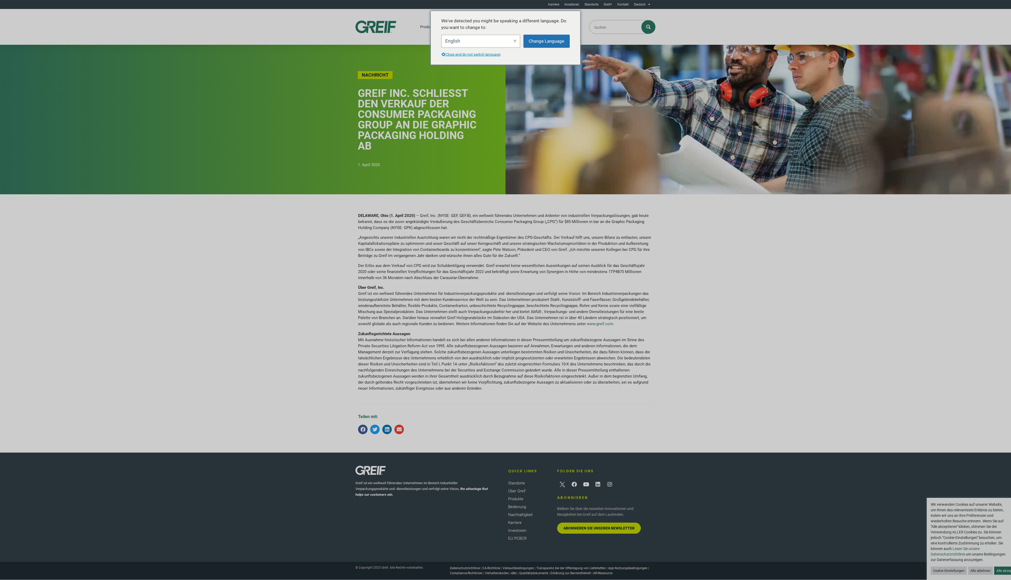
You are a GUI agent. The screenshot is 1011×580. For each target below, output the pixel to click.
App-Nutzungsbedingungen (627, 568)
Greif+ (608, 4)
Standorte (591, 4)
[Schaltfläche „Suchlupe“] (648, 27)
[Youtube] (586, 484)
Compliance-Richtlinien (466, 573)
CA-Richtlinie (491, 568)
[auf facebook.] (574, 484)
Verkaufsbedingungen (518, 568)
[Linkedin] (598, 484)
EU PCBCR (517, 538)
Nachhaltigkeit (520, 514)
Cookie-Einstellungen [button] (948, 571)
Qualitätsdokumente (533, 573)
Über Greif (517, 491)
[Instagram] (609, 484)
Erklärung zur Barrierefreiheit (571, 573)
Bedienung (517, 506)
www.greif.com (600, 323)
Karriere (553, 4)
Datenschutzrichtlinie (465, 568)
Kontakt (623, 4)
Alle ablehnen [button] (980, 571)
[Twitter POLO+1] (562, 484)
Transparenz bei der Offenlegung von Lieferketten (571, 568)
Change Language (546, 40)
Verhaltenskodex (497, 573)
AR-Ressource (602, 573)
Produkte (427, 27)
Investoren (571, 4)
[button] (363, 429)
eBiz (514, 573)
